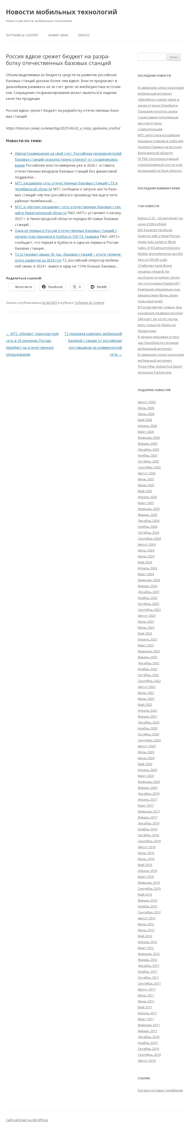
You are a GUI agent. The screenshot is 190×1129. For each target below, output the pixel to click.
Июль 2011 (146, 995)
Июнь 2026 (146, 414)
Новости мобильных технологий (61, 11)
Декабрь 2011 (148, 965)
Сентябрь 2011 (149, 983)
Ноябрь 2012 (147, 906)
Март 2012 (146, 948)
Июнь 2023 (146, 627)
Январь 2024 (147, 586)
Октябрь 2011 (148, 977)
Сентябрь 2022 (149, 681)
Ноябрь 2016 (147, 829)
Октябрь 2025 (148, 461)
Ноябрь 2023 (147, 598)
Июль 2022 (146, 692)
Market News (58, 35)
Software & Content (22, 35)
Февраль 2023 (149, 651)
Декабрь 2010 (148, 1037)
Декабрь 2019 (148, 793)
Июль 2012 (146, 924)
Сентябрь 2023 (149, 609)
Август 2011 (147, 989)
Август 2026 (147, 402)
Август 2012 (147, 918)
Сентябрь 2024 (149, 538)
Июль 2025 (146, 479)
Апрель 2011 (147, 1013)
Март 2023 (146, 645)
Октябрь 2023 (148, 603)
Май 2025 (145, 491)
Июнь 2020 (146, 758)
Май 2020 (145, 764)
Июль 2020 (146, 752)
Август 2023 (147, 615)
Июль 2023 (146, 621)
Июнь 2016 (146, 859)
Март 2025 (146, 503)
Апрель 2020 (147, 770)
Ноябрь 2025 (147, 455)
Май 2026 (145, 420)
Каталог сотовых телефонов (160, 1090)
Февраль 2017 (149, 811)
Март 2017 (146, 805)
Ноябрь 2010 (147, 1042)
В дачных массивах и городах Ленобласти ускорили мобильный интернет (159, 342)
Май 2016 (145, 865)
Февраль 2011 (149, 1025)
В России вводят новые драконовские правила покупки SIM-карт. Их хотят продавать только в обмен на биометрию (160, 319)
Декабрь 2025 (148, 449)
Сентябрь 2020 (149, 740)
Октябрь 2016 (148, 835)
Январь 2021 (147, 716)
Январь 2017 (147, 817)
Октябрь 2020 (148, 734)
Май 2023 (145, 633)
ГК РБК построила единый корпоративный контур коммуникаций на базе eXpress (160, 164)
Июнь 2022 (146, 698)
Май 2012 (145, 936)
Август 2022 (147, 687)
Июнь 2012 (146, 930)
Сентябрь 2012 (149, 912)
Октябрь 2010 (148, 1048)
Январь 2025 (147, 514)
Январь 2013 (147, 900)
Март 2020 (146, 776)
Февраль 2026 (149, 437)
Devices (83, 35)
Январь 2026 (147, 443)
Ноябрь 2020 (147, 728)
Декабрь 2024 (148, 520)
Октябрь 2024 (148, 532)
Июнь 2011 (146, 1001)
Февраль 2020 (149, 781)
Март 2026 (146, 431)
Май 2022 (145, 704)
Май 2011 (145, 1007)
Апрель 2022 (147, 710)
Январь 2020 (147, 787)
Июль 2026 (146, 408)
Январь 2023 (147, 657)
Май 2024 (145, 562)
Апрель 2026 (147, 425)
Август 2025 (147, 473)
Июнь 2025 (146, 485)
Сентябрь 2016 (149, 841)
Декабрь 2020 (148, 722)
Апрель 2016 (147, 870)
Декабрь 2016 (148, 823)
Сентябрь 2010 (149, 1054)
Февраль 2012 (149, 954)
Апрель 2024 (147, 568)
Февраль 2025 (149, 509)
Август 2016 (147, 847)
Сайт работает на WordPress (27, 1120)
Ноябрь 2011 (147, 971)
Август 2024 (147, 544)
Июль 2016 (146, 853)
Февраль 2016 (149, 882)
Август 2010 (147, 1060)
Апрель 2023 (147, 639)
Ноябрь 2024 (147, 526)
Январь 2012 (147, 959)
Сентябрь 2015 (149, 888)
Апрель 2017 (147, 799)
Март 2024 (146, 574)
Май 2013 (145, 894)
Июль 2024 (146, 550)
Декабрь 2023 (148, 592)
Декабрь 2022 (148, 663)
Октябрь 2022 (148, 675)
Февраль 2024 (149, 580)
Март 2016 (146, 876)
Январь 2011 (147, 1031)
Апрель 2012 (147, 942)
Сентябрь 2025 (149, 467)
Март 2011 (146, 1019)
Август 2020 (147, 746)
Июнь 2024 (146, 556)
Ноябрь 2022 (147, 669)
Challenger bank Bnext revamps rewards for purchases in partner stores (159, 271)
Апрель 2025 (147, 497)
